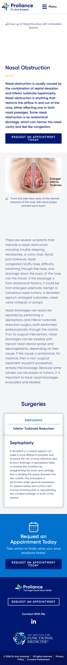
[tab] (33, 420)
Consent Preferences (38, 659)
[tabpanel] (33, 471)
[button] (49, 7)
